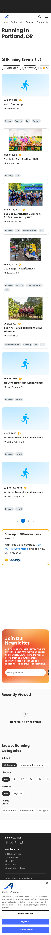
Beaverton (11, 810)
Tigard (45, 810)
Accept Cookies (25, 929)
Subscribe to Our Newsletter (19, 878)
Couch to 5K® (11, 857)
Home (5, 22)
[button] (30, 67)
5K (22, 779)
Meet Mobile (11, 864)
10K (39, 779)
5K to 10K (9, 861)
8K (31, 779)
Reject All (25, 921)
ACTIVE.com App (13, 854)
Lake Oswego (28, 810)
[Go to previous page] (17, 521)
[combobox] (11, 67)
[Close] (47, 883)
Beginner (18, 793)
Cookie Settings (25, 913)
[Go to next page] (34, 521)
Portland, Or (17, 22)
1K (14, 779)
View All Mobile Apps (15, 868)
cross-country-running (32, 765)
